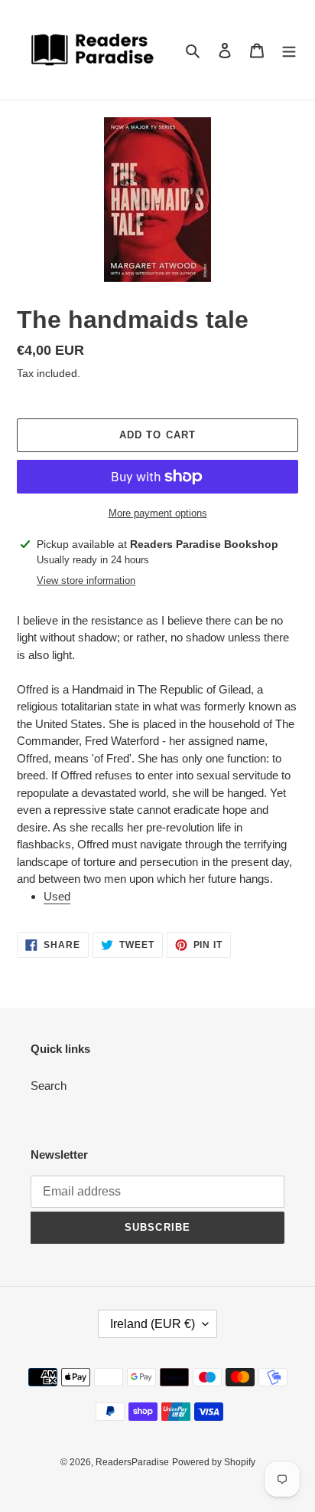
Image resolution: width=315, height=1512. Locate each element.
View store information (86, 580)
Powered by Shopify (213, 1462)
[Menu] (289, 50)
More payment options (158, 513)
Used (57, 896)
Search (49, 1085)
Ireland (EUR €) (152, 1323)
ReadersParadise (132, 1462)
